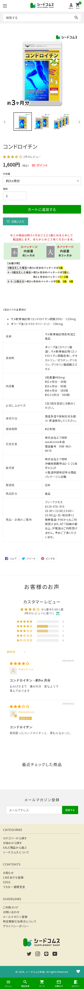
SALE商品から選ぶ (15, 847)
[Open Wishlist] (78, 971)
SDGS (7, 882)
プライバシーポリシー (16, 926)
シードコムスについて (16, 852)
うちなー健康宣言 (14, 887)
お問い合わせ (11, 912)
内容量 (6, 173)
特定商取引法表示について (20, 921)
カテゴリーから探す (15, 838)
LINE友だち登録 (13, 877)
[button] (13, 156)
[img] (19, 663)
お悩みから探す (12, 843)
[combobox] (42, 17)
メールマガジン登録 (15, 917)
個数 (5, 188)
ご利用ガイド (11, 907)
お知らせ (8, 873)
